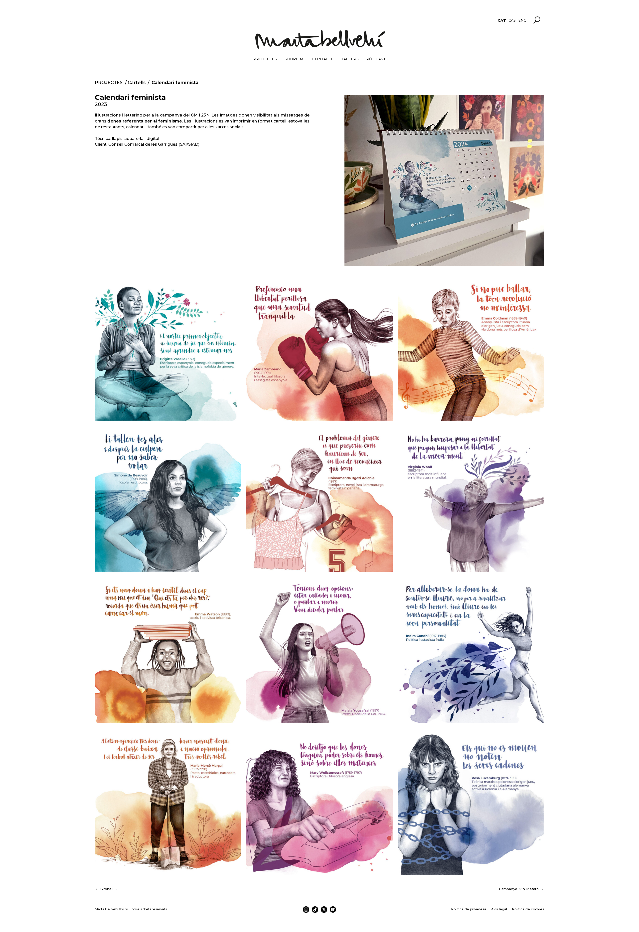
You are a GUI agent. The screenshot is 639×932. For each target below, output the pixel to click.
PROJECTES (109, 82)
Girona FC (108, 889)
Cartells (137, 82)
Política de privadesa (468, 909)
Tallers (350, 59)
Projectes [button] (265, 59)
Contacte (323, 59)
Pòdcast (376, 59)
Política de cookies (528, 909)
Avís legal (499, 909)
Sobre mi (295, 59)
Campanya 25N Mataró (519, 889)
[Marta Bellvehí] (319, 39)
